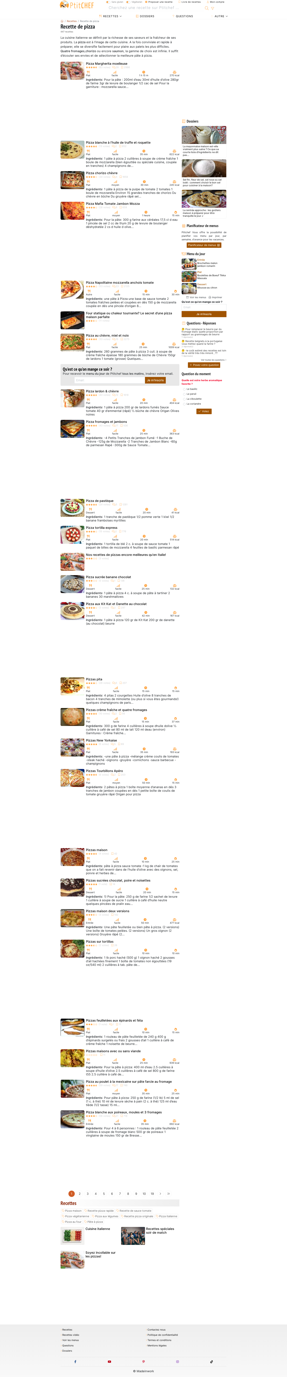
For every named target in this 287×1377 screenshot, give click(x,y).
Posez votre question (205, 364)
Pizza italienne (168, 1216)
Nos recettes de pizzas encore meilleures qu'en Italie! (126, 555)
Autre (219, 16)
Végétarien (137, 2)
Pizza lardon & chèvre (102, 391)
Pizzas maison (96, 850)
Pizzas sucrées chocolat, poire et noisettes (118, 880)
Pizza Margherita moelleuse (106, 63)
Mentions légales (157, 1345)
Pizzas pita (94, 679)
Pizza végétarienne (77, 1216)
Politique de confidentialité (163, 1335)
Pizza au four (73, 1221)
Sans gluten (117, 2)
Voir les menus (197, 297)
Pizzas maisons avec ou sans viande (113, 1051)
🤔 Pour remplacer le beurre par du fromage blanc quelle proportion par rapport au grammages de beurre (202, 332)
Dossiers (146, 16)
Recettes (110, 16)
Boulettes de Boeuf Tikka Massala (211, 277)
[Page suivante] (160, 1193)
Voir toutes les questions (213, 360)
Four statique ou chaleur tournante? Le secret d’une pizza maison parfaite (129, 315)
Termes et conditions (159, 1340)
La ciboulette (194, 398)
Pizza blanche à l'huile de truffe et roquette (118, 142)
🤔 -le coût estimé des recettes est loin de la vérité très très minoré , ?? (204, 352)
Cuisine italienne (98, 1229)
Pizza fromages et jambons (106, 422)
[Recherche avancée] (212, 8)
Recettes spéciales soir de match (160, 1230)
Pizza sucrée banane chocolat (108, 577)
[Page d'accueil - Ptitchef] (62, 21)
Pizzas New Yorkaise (101, 740)
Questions (184, 16)
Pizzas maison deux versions (107, 911)
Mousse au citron (207, 287)
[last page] (168, 1193)
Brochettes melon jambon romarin (207, 264)
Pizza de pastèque (99, 501)
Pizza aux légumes (106, 1216)
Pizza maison (73, 1210)
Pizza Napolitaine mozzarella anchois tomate (120, 282)
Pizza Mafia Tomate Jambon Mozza (113, 204)
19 (152, 1194)
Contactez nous (156, 1329)
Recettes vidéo (70, 1335)
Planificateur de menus (202, 245)
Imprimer (216, 297)
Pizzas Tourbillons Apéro (104, 771)
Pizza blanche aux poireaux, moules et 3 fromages (124, 1112)
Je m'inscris (155, 380)
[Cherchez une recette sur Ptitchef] (207, 7)
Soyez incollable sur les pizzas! (101, 1254)
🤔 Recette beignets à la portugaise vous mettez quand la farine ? (202, 342)
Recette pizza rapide (101, 1210)
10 (144, 1194)
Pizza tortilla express (101, 528)
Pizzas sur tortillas (99, 941)
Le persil (191, 393)
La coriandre (194, 403)
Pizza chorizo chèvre (101, 173)
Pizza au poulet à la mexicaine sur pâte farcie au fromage (129, 1081)
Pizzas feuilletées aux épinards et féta (114, 1020)
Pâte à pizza (95, 1221)
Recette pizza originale (138, 1216)
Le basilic (192, 388)
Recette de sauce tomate (135, 1210)
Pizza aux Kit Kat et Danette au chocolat (116, 604)
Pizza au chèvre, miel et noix (107, 335)
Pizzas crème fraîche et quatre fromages (116, 710)
